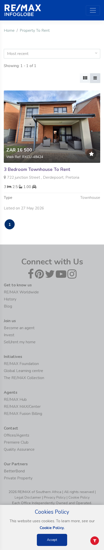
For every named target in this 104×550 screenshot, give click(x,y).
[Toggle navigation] (93, 10)
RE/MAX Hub (15, 399)
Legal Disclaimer (28, 497)
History (10, 299)
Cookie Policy (79, 497)
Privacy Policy (55, 497)
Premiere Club (16, 442)
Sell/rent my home (20, 342)
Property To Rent (35, 30)
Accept (52, 540)
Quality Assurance (19, 449)
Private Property (18, 478)
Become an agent (19, 327)
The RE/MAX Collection (24, 377)
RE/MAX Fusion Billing (23, 413)
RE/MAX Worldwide (21, 292)
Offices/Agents (16, 435)
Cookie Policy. (52, 527)
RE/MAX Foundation (21, 363)
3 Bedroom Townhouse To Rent (37, 169)
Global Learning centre (23, 370)
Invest (9, 335)
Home (9, 30)
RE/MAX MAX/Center (22, 406)
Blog (8, 306)
